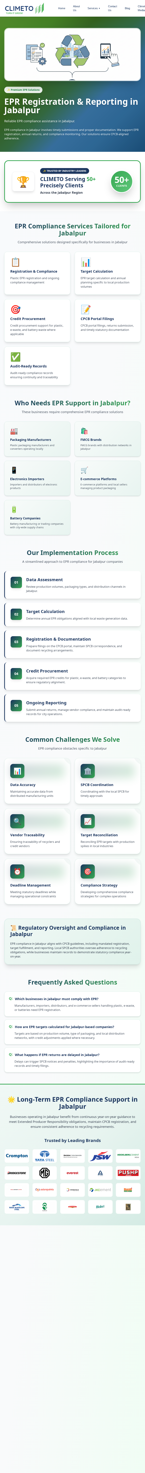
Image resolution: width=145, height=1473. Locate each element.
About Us (76, 8)
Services (94, 8)
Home (61, 8)
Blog (127, 8)
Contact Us (112, 8)
